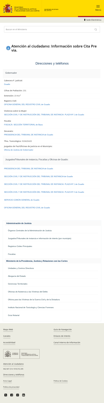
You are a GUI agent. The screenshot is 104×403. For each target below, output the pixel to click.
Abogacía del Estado (17, 276)
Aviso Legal (7, 381)
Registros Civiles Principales (20, 246)
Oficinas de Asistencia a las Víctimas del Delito (28, 292)
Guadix (7, 84)
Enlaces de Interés (62, 336)
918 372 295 (18, 369)
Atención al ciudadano (13, 364)
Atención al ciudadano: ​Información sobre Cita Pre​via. (54, 48)
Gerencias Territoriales (17, 284)
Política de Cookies (61, 381)
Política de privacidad (11, 387)
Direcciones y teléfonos (13, 374)
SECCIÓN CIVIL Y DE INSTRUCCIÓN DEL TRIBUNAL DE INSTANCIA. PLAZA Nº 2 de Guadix (44, 192)
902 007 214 (8, 369)
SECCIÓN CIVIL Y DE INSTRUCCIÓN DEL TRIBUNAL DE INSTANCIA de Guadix (38, 176)
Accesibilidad (9, 342)
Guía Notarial (13, 315)
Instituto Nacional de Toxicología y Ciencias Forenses (31, 307)
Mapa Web (8, 329)
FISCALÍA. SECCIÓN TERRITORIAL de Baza (23, 125)
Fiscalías (12, 254)
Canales (6, 336)
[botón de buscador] (95, 29)
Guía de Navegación (63, 329)
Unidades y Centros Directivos (21, 268)
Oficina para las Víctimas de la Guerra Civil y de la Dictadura (34, 299)
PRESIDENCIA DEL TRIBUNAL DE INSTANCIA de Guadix (28, 135)
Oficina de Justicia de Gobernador (18, 150)
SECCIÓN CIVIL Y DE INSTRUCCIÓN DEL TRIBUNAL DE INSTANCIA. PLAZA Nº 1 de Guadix (44, 114)
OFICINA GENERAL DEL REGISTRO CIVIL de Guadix (27, 104)
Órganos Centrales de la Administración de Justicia (30, 230)
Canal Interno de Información (67, 342)
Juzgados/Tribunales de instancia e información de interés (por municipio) (39, 238)
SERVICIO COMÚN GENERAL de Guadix (21, 200)
